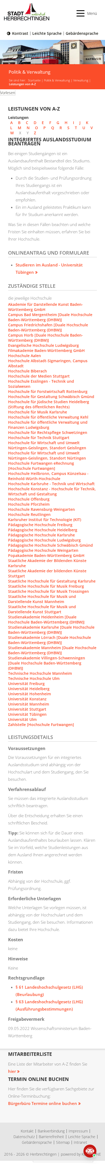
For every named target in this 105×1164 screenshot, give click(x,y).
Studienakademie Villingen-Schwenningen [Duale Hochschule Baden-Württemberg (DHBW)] (46, 663)
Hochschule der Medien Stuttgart (39, 376)
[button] (87, 13)
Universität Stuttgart (27, 709)
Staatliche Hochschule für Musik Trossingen (48, 591)
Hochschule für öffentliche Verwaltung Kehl (48, 417)
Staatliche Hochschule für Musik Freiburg (46, 586)
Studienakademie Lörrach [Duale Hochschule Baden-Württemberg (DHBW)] (49, 640)
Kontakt (27, 1131)
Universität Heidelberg (29, 688)
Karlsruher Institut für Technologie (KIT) (44, 519)
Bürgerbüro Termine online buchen (42, 1103)
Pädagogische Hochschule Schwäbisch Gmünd (50, 545)
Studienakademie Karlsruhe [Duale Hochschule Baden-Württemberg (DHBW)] (51, 630)
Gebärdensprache (82, 33)
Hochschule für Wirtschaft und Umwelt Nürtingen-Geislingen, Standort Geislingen (47, 445)
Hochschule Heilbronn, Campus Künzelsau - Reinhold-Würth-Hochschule (48, 476)
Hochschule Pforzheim (29, 504)
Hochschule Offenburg (29, 499)
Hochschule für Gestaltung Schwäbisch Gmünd (51, 396)
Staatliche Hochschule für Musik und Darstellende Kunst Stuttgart (42, 609)
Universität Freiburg (26, 683)
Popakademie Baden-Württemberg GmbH (46, 555)
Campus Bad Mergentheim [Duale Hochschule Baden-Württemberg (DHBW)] (50, 317)
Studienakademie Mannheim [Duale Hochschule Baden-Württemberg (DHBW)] (52, 650)
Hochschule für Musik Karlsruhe (37, 412)
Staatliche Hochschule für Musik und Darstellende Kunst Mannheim (42, 599)
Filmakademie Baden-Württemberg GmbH (46, 350)
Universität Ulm (22, 719)
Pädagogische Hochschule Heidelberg (42, 529)
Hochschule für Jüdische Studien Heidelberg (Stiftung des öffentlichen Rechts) (48, 404)
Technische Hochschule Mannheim (40, 673)
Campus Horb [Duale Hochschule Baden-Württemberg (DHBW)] (45, 338)
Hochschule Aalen (24, 355)
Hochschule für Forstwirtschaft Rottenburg (48, 391)
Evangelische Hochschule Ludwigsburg (43, 345)
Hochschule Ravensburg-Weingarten (41, 509)
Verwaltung (80, 80)
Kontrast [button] (20, 33)
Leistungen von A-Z (22, 84)
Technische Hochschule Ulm (34, 678)
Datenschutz (24, 1136)
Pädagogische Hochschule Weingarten (43, 550)
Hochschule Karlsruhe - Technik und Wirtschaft (51, 483)
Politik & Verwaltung (57, 80)
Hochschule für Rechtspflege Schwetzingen (47, 432)
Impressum (78, 1131)
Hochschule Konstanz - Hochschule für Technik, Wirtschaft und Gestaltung (52, 491)
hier (12, 1071)
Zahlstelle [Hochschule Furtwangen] (41, 724)
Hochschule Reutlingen (29, 514)
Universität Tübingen (27, 714)
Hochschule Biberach (27, 371)
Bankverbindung (51, 1131)
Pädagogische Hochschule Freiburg (40, 524)
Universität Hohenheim (29, 693)
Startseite (34, 80)
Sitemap (63, 1142)
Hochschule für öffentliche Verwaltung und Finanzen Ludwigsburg (48, 425)
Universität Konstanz (27, 698)
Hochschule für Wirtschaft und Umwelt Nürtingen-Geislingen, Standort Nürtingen (47, 455)
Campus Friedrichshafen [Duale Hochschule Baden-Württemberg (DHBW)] (48, 327)
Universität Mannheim (28, 704)
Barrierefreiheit (51, 1136)
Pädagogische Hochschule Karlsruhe (41, 535)
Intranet (80, 1142)
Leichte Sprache (47, 33)
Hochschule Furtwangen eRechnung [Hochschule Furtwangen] (41, 466)
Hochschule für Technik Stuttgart (38, 437)
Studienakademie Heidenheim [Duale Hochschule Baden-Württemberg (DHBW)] (46, 619)
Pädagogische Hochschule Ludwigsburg (44, 540)
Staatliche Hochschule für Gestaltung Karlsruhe (52, 581)
